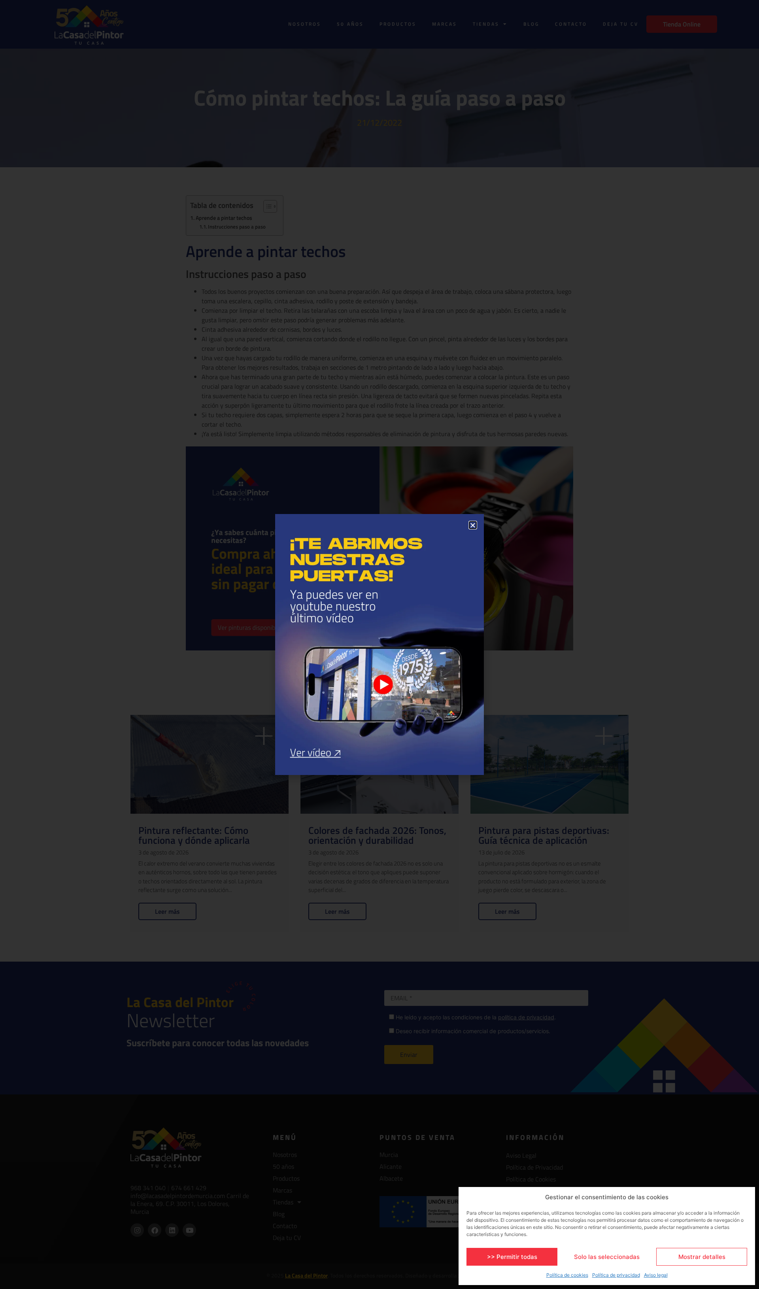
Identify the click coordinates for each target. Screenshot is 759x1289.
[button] (473, 525)
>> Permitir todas (512, 1257)
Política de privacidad (616, 1275)
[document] (379, 644)
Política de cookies (567, 1275)
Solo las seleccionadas (607, 1257)
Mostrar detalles (701, 1257)
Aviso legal (656, 1275)
